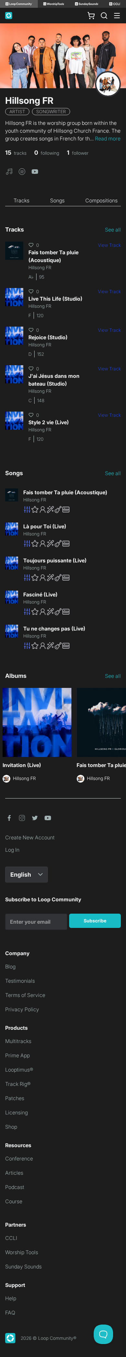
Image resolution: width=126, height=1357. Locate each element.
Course (13, 1201)
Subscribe (95, 920)
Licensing (16, 1112)
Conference (19, 1158)
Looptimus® (19, 1069)
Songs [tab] (57, 200)
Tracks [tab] (21, 200)
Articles (14, 1173)
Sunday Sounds (23, 1266)
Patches (14, 1098)
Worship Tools (21, 1252)
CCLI (11, 1238)
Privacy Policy (22, 1009)
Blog (10, 966)
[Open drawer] (117, 15)
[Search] (104, 15)
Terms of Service (25, 995)
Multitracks (18, 1041)
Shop (11, 1126)
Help (10, 1298)
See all (113, 229)
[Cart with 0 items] (91, 15)
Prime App (17, 1055)
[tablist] (63, 201)
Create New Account (30, 837)
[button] (9, 171)
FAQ (10, 1312)
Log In (12, 850)
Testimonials (20, 981)
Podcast (14, 1187)
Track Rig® (18, 1084)
